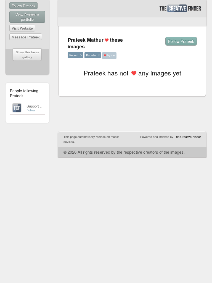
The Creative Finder (187, 136)
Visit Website (22, 28)
